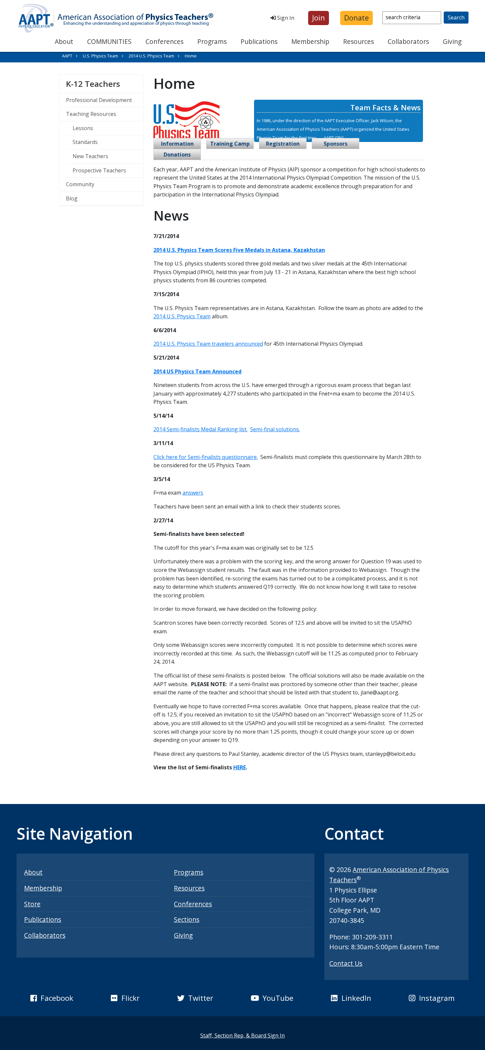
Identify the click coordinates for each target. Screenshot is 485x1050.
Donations (177, 154)
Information (177, 143)
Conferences (164, 41)
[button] (318, 18)
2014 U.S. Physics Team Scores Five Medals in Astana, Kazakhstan (239, 250)
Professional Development (99, 100)
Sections (186, 919)
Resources (358, 41)
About (64, 41)
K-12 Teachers (104, 83)
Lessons (83, 128)
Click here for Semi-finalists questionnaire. (205, 457)
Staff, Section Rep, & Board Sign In (242, 1035)
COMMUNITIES (109, 41)
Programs (212, 41)
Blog (72, 198)
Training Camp (230, 143)
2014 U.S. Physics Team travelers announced (208, 343)
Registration (283, 143)
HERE (239, 767)
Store (32, 903)
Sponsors (335, 143)
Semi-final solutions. (275, 429)
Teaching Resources (91, 114)
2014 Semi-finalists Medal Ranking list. (200, 429)
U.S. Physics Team (100, 56)
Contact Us (345, 963)
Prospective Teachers (99, 170)
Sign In (285, 17)
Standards (85, 142)
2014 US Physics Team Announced (197, 371)
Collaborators (408, 41)
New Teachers (90, 156)
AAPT (67, 56)
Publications (259, 41)
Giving (452, 41)
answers (192, 492)
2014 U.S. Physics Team (151, 56)
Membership (310, 41)
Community (80, 184)
